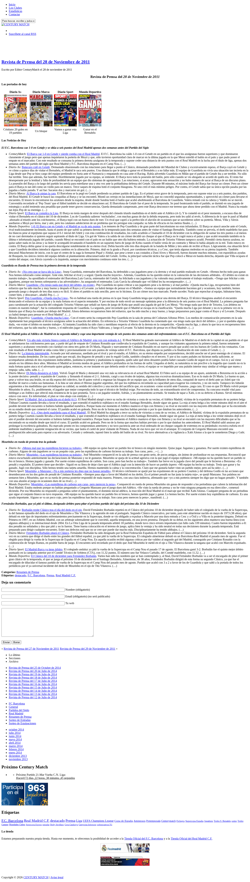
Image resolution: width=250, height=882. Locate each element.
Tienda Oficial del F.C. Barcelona (143, 838)
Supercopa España (194, 821)
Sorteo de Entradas (20, 720)
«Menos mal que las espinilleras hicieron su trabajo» (52, 448)
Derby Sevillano (57, 824)
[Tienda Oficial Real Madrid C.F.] (125, 851)
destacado (20, 575)
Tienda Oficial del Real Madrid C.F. (191, 838)
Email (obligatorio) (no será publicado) (87, 596)
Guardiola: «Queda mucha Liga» (50, 317)
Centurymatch (168, 820)
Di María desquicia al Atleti (42, 373)
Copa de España (123, 820)
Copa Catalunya (71, 825)
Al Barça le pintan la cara (41, 193)
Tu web (69, 603)
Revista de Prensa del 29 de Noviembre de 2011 (87, 648)
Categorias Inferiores (87, 825)
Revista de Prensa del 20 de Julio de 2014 (33, 671)
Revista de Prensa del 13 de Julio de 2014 (33, 694)
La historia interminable (35, 353)
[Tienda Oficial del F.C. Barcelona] (125, 864)
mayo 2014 (15, 739)
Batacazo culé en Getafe (36, 167)
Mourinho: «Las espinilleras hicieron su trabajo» (54, 454)
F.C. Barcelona (36, 575)
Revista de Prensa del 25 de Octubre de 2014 (35, 667)
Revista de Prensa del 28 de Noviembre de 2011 (45, 61)
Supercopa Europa (34, 824)
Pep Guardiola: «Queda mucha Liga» (46, 298)
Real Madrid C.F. (66, 575)
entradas (45, 824)
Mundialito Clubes (17, 824)
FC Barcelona (17, 703)
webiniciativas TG (104, 825)
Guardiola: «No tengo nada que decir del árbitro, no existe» (60, 284)
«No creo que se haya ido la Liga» (41, 271)
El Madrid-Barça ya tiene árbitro (43, 549)
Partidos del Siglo (19, 710)
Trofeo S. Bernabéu (222, 821)
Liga (79, 821)
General (13, 706)
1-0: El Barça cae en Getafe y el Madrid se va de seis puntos (65, 226)
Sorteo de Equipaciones (22, 723)
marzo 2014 (16, 746)
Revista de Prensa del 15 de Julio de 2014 (33, 687)
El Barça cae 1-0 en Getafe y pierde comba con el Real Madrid (63, 153)
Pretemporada (153, 820)
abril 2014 (14, 742)
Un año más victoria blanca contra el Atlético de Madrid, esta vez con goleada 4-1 (74, 340)
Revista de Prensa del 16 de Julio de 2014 (33, 684)
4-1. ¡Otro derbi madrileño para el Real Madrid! (58, 412)
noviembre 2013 (18, 759)
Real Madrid (16, 713)
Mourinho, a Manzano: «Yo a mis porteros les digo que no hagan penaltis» (68, 471)
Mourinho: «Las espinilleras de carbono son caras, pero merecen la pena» (73, 484)
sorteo (234, 821)
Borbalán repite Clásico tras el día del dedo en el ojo (52, 509)
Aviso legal (56, 877)
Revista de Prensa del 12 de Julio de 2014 (33, 697)
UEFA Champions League (98, 821)
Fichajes (180, 821)
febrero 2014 (16, 749)
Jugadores (208, 821)
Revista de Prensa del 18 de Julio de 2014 (33, 677)
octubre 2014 (16, 729)
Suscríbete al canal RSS (22, 33)
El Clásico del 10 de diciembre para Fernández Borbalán (63, 556)
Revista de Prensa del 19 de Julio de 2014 (33, 674)
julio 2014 (14, 732)
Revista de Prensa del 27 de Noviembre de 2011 (31, 648)
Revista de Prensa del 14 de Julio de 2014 (33, 690)
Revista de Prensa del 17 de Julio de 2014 (33, 680)
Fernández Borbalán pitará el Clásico (47, 532)
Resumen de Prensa (27, 572)
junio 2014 (15, 736)
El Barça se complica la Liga (41, 213)
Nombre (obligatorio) (77, 589)
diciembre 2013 (18, 755)
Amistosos (139, 820)
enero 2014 (15, 752)
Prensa (50, 575)
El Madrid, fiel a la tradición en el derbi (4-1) (51, 399)
